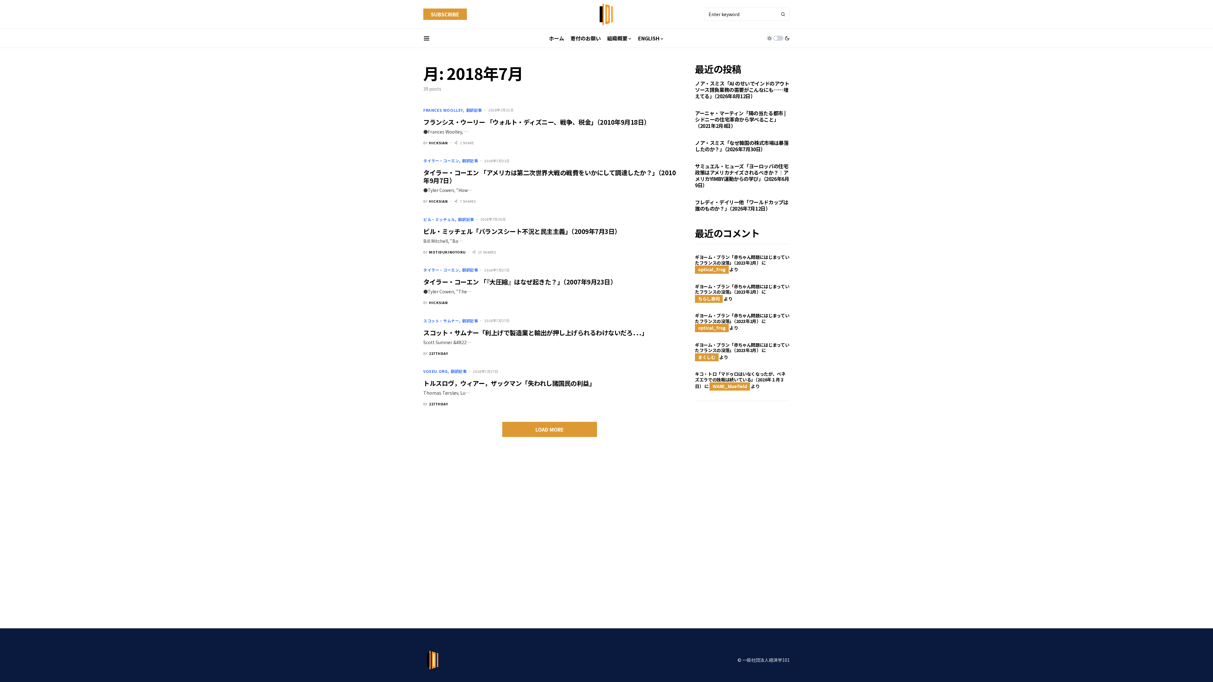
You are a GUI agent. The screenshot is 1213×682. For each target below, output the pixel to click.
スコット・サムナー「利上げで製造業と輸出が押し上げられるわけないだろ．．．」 (535, 332)
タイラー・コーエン (441, 160)
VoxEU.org (435, 371)
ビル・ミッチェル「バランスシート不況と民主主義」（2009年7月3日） (522, 231)
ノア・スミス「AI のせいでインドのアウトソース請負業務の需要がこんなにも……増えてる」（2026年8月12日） (742, 89)
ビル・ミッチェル (439, 219)
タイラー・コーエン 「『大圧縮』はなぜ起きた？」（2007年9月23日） (519, 281)
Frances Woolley (443, 110)
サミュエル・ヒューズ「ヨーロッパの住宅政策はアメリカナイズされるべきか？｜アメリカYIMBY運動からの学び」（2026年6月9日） (742, 175)
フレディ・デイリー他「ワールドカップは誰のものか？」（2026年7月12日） (741, 205)
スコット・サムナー (441, 320)
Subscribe (445, 14)
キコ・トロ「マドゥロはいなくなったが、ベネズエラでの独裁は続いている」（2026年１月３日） (740, 380)
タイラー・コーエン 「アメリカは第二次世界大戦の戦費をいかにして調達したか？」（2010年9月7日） (549, 176)
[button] (426, 38)
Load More (549, 429)
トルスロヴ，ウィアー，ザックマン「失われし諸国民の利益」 (509, 383)
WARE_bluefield (730, 386)
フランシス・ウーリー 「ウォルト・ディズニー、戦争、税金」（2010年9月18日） (536, 122)
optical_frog (712, 269)
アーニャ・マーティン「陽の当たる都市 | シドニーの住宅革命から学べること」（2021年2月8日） (740, 119)
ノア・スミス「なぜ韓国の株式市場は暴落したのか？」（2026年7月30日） (741, 146)
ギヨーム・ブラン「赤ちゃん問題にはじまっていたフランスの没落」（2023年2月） (742, 260)
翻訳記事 (474, 110)
